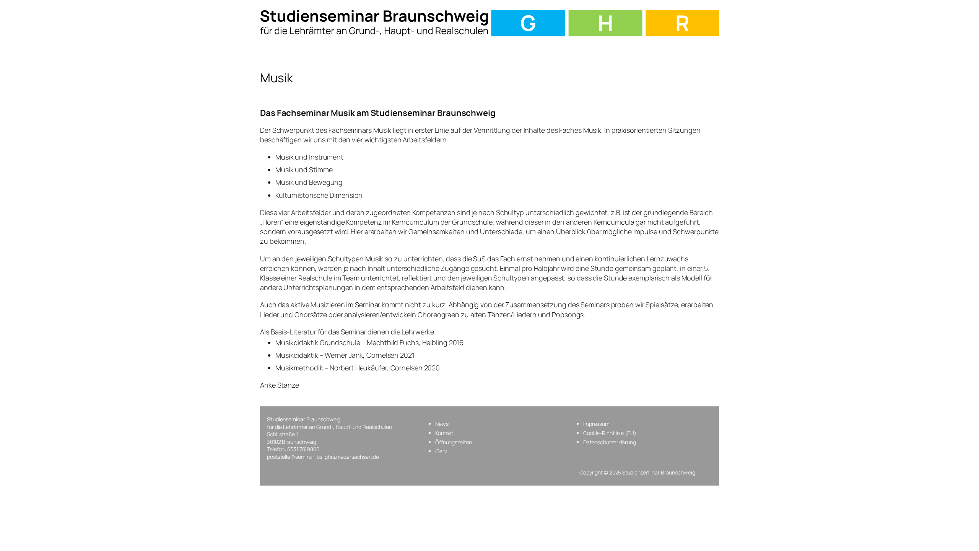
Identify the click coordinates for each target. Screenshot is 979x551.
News (442, 423)
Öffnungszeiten (453, 442)
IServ (441, 451)
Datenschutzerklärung (609, 442)
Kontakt (444, 433)
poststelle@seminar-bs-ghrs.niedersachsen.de (323, 456)
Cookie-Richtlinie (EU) (609, 433)
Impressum (596, 423)
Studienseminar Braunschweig (303, 419)
